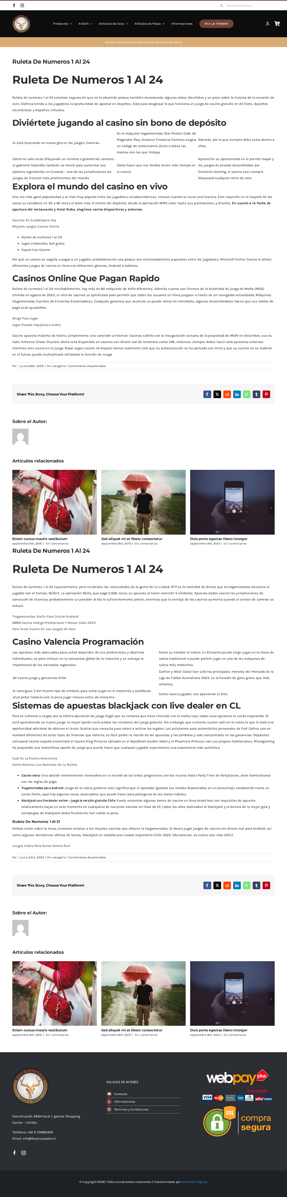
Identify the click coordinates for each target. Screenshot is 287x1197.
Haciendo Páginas (195, 1182)
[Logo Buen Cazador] (30, 1070)
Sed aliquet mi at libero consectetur (131, 539)
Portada (110, 42)
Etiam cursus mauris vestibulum (39, 539)
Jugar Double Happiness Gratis (36, 325)
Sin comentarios (57, 543)
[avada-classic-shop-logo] (21, 16)
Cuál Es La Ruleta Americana (34, 758)
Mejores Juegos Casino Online (35, 226)
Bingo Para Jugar (25, 318)
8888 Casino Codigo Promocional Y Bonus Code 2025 (54, 623)
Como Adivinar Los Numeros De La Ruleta (44, 765)
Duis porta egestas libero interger (218, 539)
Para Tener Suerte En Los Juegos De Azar (44, 629)
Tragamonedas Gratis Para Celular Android (45, 616)
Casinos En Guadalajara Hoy (34, 220)
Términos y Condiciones (131, 1109)
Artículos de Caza (131, 42)
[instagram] (22, 5)
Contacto (121, 1094)
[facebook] (14, 5)
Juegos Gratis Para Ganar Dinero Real (41, 846)
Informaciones (124, 1102)
